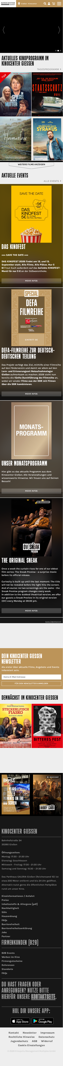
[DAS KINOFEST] (31, 214)
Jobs (4, 932)
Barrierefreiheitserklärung (17, 928)
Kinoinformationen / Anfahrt (18, 896)
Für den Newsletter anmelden (31, 683)
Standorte (7, 969)
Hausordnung (9, 916)
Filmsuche (45, 3)
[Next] (59, 30)
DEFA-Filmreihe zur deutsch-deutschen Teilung (28, 354)
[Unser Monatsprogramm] (31, 430)
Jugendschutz (19, 1041)
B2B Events (8, 953)
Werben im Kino (11, 957)
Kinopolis (8, 3)
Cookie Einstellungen (31, 1045)
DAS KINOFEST (14, 247)
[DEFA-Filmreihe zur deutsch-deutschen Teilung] (31, 317)
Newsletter (30, 1032)
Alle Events (51, 181)
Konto (49, 3)
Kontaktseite (43, 997)
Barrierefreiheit (10, 924)
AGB (34, 1041)
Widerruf (47, 1041)
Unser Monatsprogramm (24, 464)
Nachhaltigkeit (10, 908)
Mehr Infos (31, 281)
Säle (4, 912)
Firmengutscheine (12, 961)
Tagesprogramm (48, 69)
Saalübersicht (53, 622)
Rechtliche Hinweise (22, 1036)
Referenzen (8, 965)
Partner (6, 936)
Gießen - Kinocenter (29, 4)
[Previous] (3, 30)
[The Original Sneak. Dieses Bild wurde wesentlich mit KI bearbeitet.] (31, 527)
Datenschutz (46, 1036)
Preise (5, 900)
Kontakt (14, 1032)
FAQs (4, 920)
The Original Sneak (19, 561)
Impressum (47, 1032)
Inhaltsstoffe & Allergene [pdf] (20, 904)
